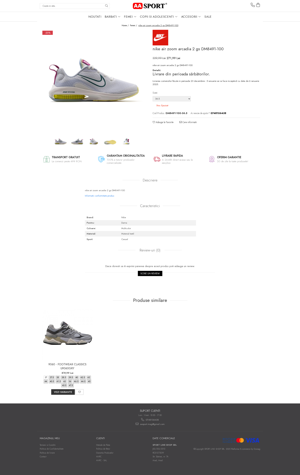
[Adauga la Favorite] (80, 392)
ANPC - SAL (101, 460)
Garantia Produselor (104, 452)
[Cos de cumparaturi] (258, 5)
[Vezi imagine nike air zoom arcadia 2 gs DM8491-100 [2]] (93, 142)
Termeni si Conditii (48, 445)
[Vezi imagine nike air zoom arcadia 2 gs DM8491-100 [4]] (126, 142)
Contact (43, 456)
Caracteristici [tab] (150, 205)
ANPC (99, 456)
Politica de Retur (103, 448)
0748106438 (152, 419)
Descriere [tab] (150, 180)
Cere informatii (189, 122)
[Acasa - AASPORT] (150, 6)
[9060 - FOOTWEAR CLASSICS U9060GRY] (67, 335)
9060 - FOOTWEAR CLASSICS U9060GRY (67, 366)
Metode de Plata (103, 445)
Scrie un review (150, 273)
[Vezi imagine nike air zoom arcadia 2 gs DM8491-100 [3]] (110, 142)
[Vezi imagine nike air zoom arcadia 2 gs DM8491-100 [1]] (77, 142)
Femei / (134, 25)
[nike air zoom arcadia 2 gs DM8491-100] (93, 82)
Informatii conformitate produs (99, 195)
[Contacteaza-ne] (253, 5)
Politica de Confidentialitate (51, 448)
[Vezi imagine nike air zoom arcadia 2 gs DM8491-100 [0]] (60, 142)
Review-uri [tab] (149, 250)
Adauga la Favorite (164, 122)
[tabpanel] (93, 82)
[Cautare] (106, 6)
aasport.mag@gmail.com (152, 424)
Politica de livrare (47, 452)
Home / (125, 25)
